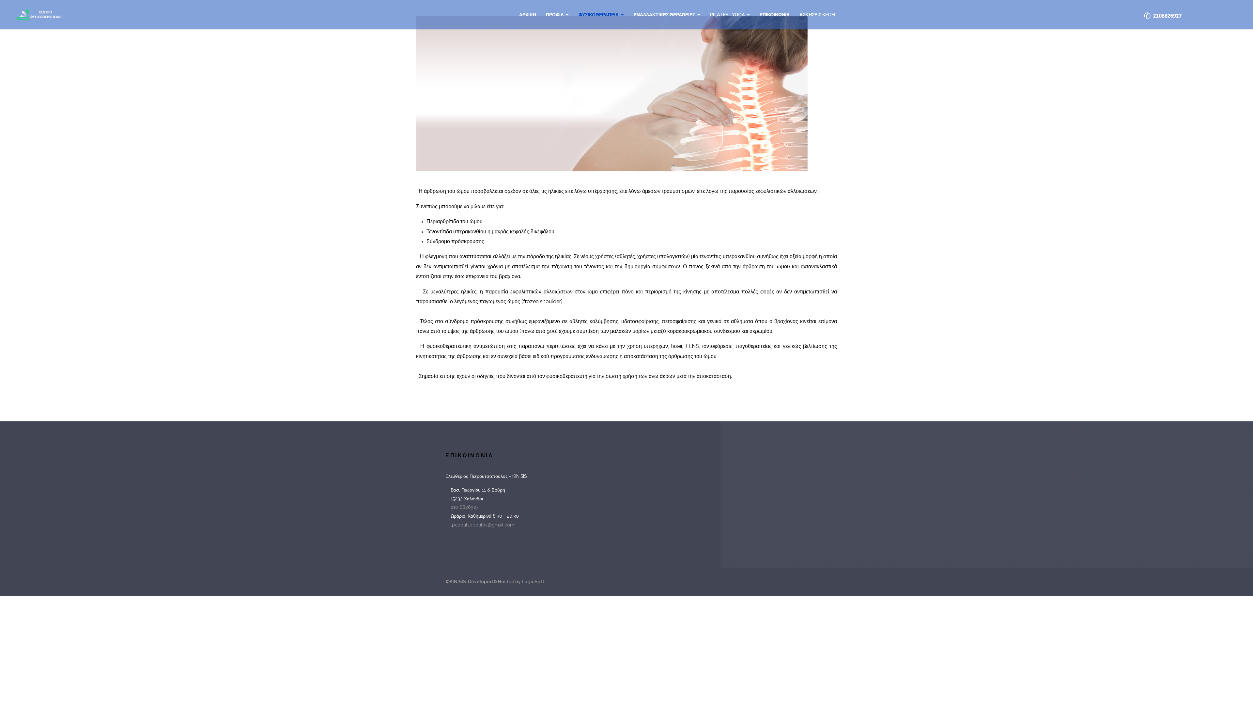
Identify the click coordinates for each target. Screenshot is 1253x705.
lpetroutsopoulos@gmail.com (482, 524)
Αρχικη (527, 14)
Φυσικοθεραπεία (599, 14)
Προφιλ (555, 14)
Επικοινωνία (775, 14)
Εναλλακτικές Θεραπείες (664, 14)
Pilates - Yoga (727, 14)
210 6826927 (464, 507)
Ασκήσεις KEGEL (818, 14)
